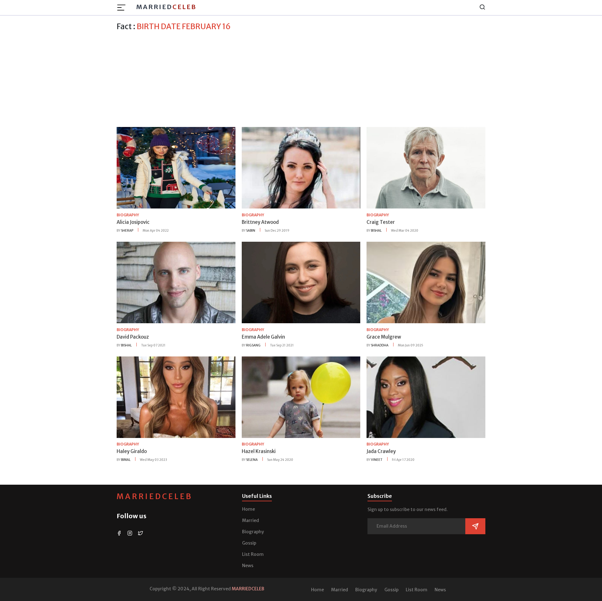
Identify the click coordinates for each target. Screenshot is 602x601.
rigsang (253, 345)
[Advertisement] (301, 78)
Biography (253, 532)
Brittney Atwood (260, 222)
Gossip (249, 543)
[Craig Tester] (426, 167)
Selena (252, 460)
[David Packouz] (176, 282)
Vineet (377, 460)
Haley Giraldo (132, 451)
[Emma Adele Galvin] (301, 282)
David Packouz (133, 337)
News (247, 565)
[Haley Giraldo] (176, 396)
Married (166, 7)
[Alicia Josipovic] (176, 167)
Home (248, 509)
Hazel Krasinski (259, 451)
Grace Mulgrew (384, 337)
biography (128, 215)
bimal (125, 460)
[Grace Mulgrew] (426, 282)
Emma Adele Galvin (263, 337)
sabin (250, 231)
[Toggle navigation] (123, 7)
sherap (127, 231)
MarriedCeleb (155, 496)
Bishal (376, 231)
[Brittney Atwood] (301, 167)
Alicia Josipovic (133, 222)
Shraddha (379, 345)
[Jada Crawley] (426, 396)
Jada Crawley (381, 451)
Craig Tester (381, 222)
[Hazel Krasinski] (301, 396)
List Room (253, 554)
